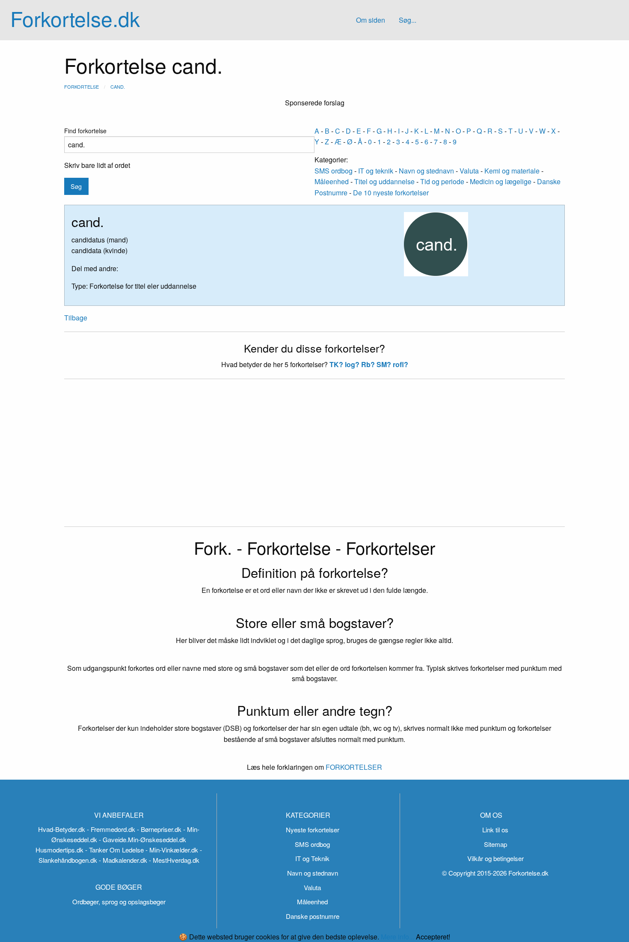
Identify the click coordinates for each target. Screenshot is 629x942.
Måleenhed (331, 181)
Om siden (370, 20)
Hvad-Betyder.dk (61, 829)
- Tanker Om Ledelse (114, 849)
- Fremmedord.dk (111, 829)
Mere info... (397, 937)
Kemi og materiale (512, 171)
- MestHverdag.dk (174, 859)
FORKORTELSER (353, 767)
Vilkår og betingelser (495, 858)
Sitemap (495, 844)
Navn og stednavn (426, 171)
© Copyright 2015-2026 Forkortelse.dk (495, 872)
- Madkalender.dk (123, 859)
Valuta (469, 171)
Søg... (407, 20)
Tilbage (75, 318)
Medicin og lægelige (500, 181)
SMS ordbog (333, 171)
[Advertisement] (314, 458)
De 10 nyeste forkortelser (391, 192)
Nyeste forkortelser (312, 829)
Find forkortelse (85, 130)
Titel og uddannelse (384, 181)
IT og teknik (375, 171)
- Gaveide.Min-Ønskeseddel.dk (142, 839)
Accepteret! (433, 936)
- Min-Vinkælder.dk (171, 849)
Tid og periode (442, 181)
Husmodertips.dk (59, 849)
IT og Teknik (312, 858)
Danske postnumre (312, 916)
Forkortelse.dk (75, 18)
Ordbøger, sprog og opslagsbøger (119, 901)
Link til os (495, 829)
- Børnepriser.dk (159, 829)
